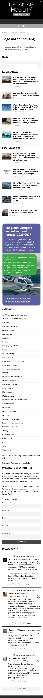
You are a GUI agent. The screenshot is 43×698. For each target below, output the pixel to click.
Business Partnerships (10, 326)
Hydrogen (6, 373)
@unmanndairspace (33, 630)
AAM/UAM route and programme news (16, 315)
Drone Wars (13, 559)
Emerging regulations (10, 346)
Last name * (6, 510)
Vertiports (6, 446)
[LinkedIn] (19, 26)
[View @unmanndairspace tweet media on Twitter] (26, 645)
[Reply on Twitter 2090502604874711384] (10, 648)
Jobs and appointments (10, 384)
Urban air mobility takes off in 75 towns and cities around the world (26, 199)
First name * (6, 503)
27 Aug (36, 559)
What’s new (6, 450)
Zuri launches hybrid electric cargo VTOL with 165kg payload (26, 94)
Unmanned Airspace (17, 630)
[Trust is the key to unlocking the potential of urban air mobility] (5, 212)
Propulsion (6, 407)
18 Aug (25, 661)
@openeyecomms (14, 661)
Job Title (5, 526)
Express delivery (8, 353)
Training (5, 431)
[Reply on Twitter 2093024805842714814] (10, 584)
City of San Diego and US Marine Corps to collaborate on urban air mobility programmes (27, 185)
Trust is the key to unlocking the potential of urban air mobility (23, 211)
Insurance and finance (10, 380)
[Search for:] (21, 66)
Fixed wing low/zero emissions (13, 361)
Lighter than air (8, 388)
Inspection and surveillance (12, 377)
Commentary (7, 334)
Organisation (6, 533)
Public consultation (9, 411)
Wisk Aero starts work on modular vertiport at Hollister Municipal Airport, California (25, 120)
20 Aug (12, 633)
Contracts (6, 338)
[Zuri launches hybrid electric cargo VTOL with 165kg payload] (6, 95)
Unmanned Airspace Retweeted (26, 556)
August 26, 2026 (19, 112)
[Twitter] (24, 26)
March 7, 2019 (19, 176)
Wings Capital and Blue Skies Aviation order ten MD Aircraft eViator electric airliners (25, 107)
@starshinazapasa (15, 596)
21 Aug (25, 596)
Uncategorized (7, 438)
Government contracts (10, 365)
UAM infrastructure (9, 434)
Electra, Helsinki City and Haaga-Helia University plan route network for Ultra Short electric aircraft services (26, 80)
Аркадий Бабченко (17, 593)
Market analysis (8, 396)
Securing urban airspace (11, 419)
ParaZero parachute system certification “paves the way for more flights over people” (26, 171)
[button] (41, 2)
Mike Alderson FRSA (17, 658)
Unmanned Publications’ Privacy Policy (16, 463)
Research (5, 415)
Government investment (11, 369)
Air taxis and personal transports (14, 319)
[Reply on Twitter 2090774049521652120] (10, 623)
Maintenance (7, 392)
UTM (4, 442)
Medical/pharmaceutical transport (14, 400)
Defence (5, 342)
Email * (4, 518)
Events (4, 349)
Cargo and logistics (9, 330)
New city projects (8, 404)
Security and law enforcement (13, 423)
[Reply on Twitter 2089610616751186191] (10, 681)
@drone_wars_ (27, 559)
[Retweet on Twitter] (14, 556)
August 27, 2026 (19, 86)
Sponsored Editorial (9, 427)
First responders (8, 357)
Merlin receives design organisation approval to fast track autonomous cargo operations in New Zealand (25, 135)
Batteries (5, 322)
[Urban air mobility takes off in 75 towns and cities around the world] (6, 199)
